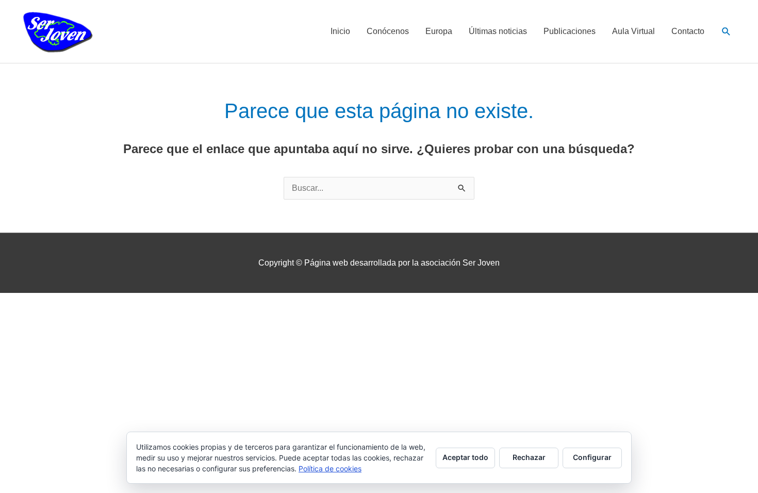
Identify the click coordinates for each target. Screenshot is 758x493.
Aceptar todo (465, 457)
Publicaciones (569, 31)
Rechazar (529, 457)
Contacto (687, 31)
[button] (726, 31)
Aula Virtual (633, 31)
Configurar (592, 457)
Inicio (340, 31)
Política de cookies (330, 468)
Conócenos (388, 31)
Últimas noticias (498, 31)
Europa (438, 31)
